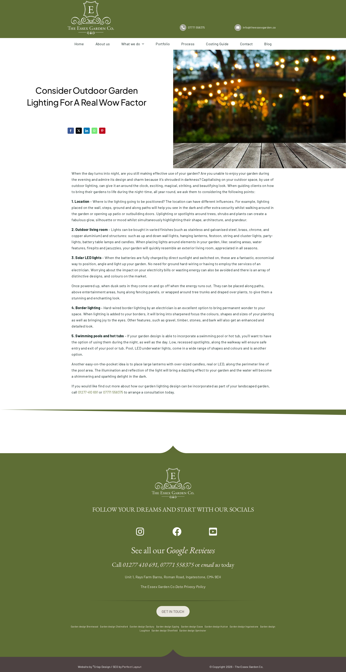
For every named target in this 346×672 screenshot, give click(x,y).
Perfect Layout (131, 666)
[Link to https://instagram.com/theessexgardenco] (136, 531)
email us (210, 564)
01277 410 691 (88, 392)
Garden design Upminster (192, 630)
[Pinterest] (102, 131)
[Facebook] (71, 131)
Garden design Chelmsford (114, 626)
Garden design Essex (192, 626)
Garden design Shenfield (165, 630)
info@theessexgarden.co (259, 27)
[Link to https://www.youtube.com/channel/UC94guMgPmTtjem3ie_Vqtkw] (209, 531)
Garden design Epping (167, 626)
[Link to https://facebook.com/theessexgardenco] (172, 531)
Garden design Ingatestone (244, 626)
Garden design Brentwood (84, 626)
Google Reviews (190, 550)
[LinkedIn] (87, 131)
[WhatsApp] (94, 131)
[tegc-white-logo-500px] (91, 3)
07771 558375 (113, 392)
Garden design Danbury (142, 626)
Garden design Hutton (216, 626)
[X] (79, 131)
